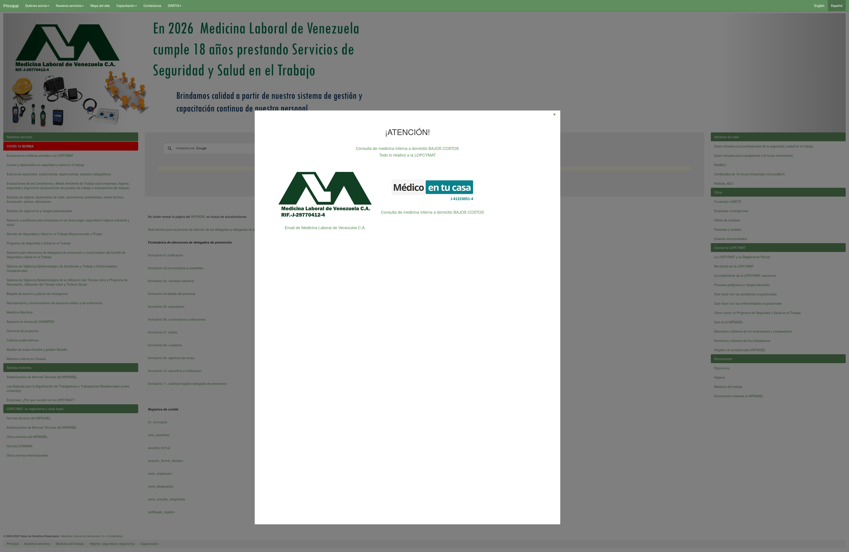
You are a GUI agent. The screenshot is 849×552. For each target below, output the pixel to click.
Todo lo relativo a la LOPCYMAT (407, 155)
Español (836, 5)
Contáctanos (152, 5)
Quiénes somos (36, 5)
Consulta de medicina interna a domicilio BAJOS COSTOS (407, 148)
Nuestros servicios (69, 5)
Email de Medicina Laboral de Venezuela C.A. (325, 227)
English (819, 5)
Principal (11, 5)
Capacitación (126, 5)
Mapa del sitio (100, 5)
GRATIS (173, 5)
